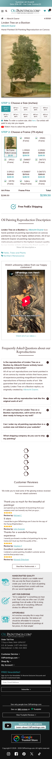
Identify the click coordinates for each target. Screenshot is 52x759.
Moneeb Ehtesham (21, 559)
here (34, 120)
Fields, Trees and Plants (14, 252)
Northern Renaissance (13, 255)
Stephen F (18, 546)
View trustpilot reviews (25, 715)
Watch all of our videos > (26, 336)
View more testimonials (25, 566)
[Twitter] (31, 754)
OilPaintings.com (28, 748)
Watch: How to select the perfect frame (20, 127)
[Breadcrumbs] (2, 18)
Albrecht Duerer (8, 26)
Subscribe (25, 689)
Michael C (18, 515)
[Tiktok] (39, 754)
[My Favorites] (45, 11)
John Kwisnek (19, 529)
